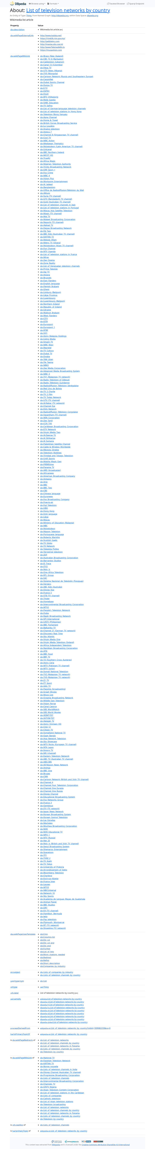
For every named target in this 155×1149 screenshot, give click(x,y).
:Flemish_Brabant (49, 286)
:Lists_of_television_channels (54, 1078)
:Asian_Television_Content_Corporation (59, 1089)
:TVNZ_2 (45, 858)
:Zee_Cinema (47, 260)
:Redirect (45, 957)
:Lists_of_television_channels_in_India (58, 1069)
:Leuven (45, 884)
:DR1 (43, 907)
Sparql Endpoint (136, 3)
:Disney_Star (47, 589)
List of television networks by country (68, 10)
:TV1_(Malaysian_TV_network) (55, 377)
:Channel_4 (46, 782)
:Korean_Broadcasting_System (55, 814)
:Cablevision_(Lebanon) (52, 62)
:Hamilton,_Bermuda (51, 913)
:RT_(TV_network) (49, 925)
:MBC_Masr (46, 344)
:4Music (45, 193)
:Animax (45, 767)
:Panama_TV (47, 467)
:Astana (45, 274)
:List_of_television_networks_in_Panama (60, 1046)
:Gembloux (46, 805)
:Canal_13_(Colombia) (51, 64)
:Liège (44, 517)
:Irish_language (48, 514)
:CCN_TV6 (46, 423)
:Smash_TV (46, 342)
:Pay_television (48, 919)
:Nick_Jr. (45, 569)
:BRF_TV (45, 657)
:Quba (44, 613)
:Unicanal (46, 149)
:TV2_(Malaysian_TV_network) (55, 674)
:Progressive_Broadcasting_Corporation (60, 1075)
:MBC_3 (45, 374)
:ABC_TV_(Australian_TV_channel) (56, 759)
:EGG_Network (48, 409)
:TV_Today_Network (50, 397)
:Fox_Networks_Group (51, 799)
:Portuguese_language (52, 534)
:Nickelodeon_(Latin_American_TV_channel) (61, 146)
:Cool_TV (45, 137)
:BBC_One (46, 770)
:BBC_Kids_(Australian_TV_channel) (57, 234)
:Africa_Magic (47, 161)
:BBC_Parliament (49, 624)
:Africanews (47, 473)
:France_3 (46, 802)
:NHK (44, 829)
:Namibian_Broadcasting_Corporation (59, 648)
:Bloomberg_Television (52, 872)
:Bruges (45, 773)
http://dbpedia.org (60, 15)
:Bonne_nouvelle (49, 1066)
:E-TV (43, 88)
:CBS (43, 490)
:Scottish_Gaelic (48, 540)
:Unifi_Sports (47, 458)
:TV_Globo (46, 543)
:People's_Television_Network (55, 610)
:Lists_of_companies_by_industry (56, 972)
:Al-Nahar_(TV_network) (52, 403)
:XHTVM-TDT (47, 718)
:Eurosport (46, 324)
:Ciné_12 (45, 727)
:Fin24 (44, 94)
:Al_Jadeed (46, 184)
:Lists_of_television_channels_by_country (60, 975)
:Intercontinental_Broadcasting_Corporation (62, 604)
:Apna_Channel (48, 117)
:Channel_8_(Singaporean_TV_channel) (59, 134)
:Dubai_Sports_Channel (52, 82)
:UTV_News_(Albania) (51, 70)
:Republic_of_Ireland (51, 307)
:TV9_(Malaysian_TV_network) (55, 677)
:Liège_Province (48, 295)
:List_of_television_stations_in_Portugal (59, 207)
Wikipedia (56, 1145)
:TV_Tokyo (46, 864)
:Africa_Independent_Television (55, 645)
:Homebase (47, 601)
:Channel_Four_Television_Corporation (59, 785)
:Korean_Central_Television (54, 817)
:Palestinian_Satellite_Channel (55, 444)
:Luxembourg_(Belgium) (52, 301)
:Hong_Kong (47, 511)
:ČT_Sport (46, 683)
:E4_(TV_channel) (49, 910)
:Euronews (46, 496)
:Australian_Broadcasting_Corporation (59, 557)
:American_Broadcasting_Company (57, 476)
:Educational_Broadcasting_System (57, 797)
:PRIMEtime (47, 464)
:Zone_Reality (47, 263)
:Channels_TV (47, 1084)
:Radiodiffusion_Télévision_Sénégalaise (59, 385)
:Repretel (45, 347)
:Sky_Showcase (48, 741)
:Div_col (45, 940)
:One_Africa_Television (51, 572)
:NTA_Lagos (47, 747)
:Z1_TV (44, 680)
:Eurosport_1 (47, 327)
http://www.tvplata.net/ (51, 35)
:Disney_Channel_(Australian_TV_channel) (60, 1072)
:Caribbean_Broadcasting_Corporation (59, 426)
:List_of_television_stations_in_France (58, 254)
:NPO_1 (45, 834)
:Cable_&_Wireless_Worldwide (55, 447)
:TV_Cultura (47, 350)
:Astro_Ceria (47, 662)
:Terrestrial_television (51, 552)
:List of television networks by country (61, 999)
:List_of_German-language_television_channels (63, 108)
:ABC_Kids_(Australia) (51, 587)
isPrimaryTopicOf (20, 1034)
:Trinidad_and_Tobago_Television (56, 455)
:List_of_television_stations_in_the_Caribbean (62, 1092)
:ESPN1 (45, 91)
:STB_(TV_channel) (49, 595)
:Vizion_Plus (47, 178)
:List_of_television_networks (54, 1040)
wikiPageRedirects (22, 1040)
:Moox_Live (46, 694)
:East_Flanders (48, 280)
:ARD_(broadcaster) (50, 470)
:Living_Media (47, 339)
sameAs (15, 999)
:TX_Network (47, 546)
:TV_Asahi (46, 861)
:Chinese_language (50, 493)
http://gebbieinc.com (49, 41)
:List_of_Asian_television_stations (56, 1101)
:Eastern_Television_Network (54, 756)
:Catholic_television (50, 1098)
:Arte (43, 482)
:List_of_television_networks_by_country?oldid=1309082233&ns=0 (75, 1028)
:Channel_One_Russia (51, 791)
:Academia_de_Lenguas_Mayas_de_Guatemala (62, 899)
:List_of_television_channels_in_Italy (57, 204)
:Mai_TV (45, 216)
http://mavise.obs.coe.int (51, 44)
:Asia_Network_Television (53, 738)
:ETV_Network (48, 429)
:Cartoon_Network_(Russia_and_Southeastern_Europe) (66, 76)
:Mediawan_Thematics (51, 143)
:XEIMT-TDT (46, 715)
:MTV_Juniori (47, 668)
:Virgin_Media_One (50, 639)
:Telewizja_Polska (49, 549)
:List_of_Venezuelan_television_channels (60, 266)
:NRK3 (44, 365)
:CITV (44, 318)
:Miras (44, 257)
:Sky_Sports (47, 896)
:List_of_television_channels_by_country (59, 1043)
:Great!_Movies (48, 692)
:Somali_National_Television (54, 671)
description (17, 29)
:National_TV (47, 1057)
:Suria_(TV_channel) (50, 196)
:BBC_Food (46, 654)
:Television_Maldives (51, 452)
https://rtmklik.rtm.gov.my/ (52, 38)
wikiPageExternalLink (22, 35)
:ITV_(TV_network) (49, 808)
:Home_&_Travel (49, 120)
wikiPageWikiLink (20, 56)
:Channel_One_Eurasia (51, 788)
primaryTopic (20, 1131)
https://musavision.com (51, 50)
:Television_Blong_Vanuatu (53, 114)
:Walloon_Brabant (49, 312)
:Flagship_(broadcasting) (53, 689)
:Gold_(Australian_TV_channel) (55, 202)
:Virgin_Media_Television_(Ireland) (57, 642)
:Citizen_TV (46, 729)
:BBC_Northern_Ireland (52, 152)
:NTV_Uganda (47, 251)
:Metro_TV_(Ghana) (50, 242)
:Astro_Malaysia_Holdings (53, 336)
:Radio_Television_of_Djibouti (55, 379)
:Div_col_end (47, 943)
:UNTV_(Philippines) (50, 622)
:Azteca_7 (46, 132)
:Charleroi (46, 875)
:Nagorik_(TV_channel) (51, 222)
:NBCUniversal (48, 890)
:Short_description (50, 963)
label (14, 993)
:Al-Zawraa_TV (48, 435)
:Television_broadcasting (53, 1104)
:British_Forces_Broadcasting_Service (58, 123)
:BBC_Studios (47, 904)
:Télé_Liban (46, 359)
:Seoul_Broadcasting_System (54, 846)
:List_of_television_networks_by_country (63, 1034)
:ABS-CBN (46, 762)
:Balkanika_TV (48, 627)
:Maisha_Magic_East (50, 461)
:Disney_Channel (49, 794)
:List (43, 981)
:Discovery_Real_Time (51, 633)
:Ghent (44, 289)
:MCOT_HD (46, 155)
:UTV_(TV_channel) (50, 400)
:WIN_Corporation (50, 417)
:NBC (43, 525)
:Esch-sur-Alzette (49, 878)
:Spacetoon (46, 852)
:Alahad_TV (46, 225)
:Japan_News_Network (51, 811)
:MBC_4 (45, 175)
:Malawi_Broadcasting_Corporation (57, 219)
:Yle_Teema (46, 362)
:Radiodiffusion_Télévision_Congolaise (59, 412)
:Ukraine (45, 309)
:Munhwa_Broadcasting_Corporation (58, 826)
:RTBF (44, 330)
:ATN (43, 651)
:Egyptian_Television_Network (55, 1060)
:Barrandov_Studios (50, 560)
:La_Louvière (47, 126)
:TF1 (43, 855)
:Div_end (45, 945)
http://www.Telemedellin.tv (52, 47)
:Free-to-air (46, 502)
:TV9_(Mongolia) (49, 73)
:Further (45, 948)
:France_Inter (47, 881)
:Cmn (44, 934)
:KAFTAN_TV (47, 237)
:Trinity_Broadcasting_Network (55, 167)
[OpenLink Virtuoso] (56, 1141)
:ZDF (43, 554)
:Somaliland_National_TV (53, 732)
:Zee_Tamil (46, 420)
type (13, 987)
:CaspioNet (46, 79)
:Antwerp (45, 479)
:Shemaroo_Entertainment (53, 849)
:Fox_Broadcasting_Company (54, 499)
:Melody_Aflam (48, 239)
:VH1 (43, 333)
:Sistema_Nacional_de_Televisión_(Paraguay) (61, 581)
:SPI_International (49, 619)
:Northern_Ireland (50, 304)
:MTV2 (44, 607)
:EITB (44, 321)
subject (15, 972)
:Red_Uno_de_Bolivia (51, 388)
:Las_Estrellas (47, 820)
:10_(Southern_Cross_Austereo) (56, 659)
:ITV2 (44, 566)
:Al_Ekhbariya (47, 438)
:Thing (44, 987)
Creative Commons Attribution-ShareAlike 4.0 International (106, 1145)
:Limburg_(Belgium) (50, 292)
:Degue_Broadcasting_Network (56, 228)
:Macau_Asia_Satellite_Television (56, 210)
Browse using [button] (37, 3)
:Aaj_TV (45, 272)
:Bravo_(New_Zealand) (51, 56)
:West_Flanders (48, 315)
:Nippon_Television (50, 531)
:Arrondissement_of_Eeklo (53, 869)
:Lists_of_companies (50, 1095)
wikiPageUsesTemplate (22, 934)
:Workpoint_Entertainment (54, 181)
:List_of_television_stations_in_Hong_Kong (60, 111)
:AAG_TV (45, 686)
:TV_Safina (46, 105)
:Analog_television (50, 129)
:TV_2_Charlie (47, 391)
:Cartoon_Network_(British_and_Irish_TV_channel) (64, 779)
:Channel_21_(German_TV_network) (57, 630)
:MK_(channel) (48, 753)
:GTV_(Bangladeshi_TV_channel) (56, 199)
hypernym (17, 981)
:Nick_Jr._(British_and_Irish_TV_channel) (59, 843)
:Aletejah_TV (47, 721)
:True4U (45, 158)
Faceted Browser (117, 3)
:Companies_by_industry (52, 966)
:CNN (44, 776)
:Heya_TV (45, 67)
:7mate (44, 598)
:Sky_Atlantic (47, 636)
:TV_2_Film (46, 394)
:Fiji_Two (45, 231)
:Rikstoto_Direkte (49, 449)
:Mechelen (46, 823)
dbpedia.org (92, 15)
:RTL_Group (47, 575)
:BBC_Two (46, 487)
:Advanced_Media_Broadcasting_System (60, 371)
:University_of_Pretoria (52, 867)
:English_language (50, 283)
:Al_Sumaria (47, 441)
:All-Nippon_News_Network (54, 764)
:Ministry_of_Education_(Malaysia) (57, 522)
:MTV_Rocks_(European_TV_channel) (58, 744)
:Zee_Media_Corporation (53, 368)
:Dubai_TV (46, 353)
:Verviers (45, 584)
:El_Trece (45, 563)
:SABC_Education (49, 102)
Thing (28, 15)
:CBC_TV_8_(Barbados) (51, 59)
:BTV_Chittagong (49, 97)
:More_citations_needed (52, 954)
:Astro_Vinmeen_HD (50, 724)
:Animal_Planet (48, 902)
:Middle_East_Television (52, 700)
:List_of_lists (47, 951)
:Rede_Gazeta (47, 99)
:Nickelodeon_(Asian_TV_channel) (56, 245)
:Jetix (43, 916)
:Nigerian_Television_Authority (55, 164)
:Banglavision (47, 187)
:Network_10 (47, 893)
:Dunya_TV (46, 85)
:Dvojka (45, 356)
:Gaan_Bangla (48, 735)
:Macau (45, 519)
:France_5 (46, 592)
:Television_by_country (52, 1051)
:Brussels (45, 277)
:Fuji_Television (48, 505)
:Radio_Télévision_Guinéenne (55, 382)
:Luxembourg (47, 298)
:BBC (43, 484)
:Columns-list (47, 937)
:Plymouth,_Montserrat (52, 922)
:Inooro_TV (46, 750)
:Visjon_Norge (48, 703)
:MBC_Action (47, 140)
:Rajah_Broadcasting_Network (55, 616)
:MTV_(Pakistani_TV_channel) (54, 665)
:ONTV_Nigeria (48, 1087)
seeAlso (17, 1125)
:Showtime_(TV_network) (53, 928)
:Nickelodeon (47, 528)
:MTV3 (44, 887)
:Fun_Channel (47, 248)
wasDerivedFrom (20, 1028)
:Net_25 (45, 840)
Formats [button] (53, 3)
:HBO (44, 508)
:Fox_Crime (46, 172)
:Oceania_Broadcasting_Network (56, 697)
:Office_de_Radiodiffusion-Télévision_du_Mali (62, 190)
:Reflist (44, 960)
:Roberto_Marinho (50, 537)
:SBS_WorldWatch (49, 709)
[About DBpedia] (18, 3)
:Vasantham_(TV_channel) (53, 414)
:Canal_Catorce (48, 706)
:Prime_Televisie (49, 269)
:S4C (43, 578)
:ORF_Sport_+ (47, 169)
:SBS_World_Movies (50, 712)
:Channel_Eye (47, 406)
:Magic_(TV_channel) (51, 213)
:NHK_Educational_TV (51, 832)
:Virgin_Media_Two (50, 432)
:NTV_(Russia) (47, 837)
